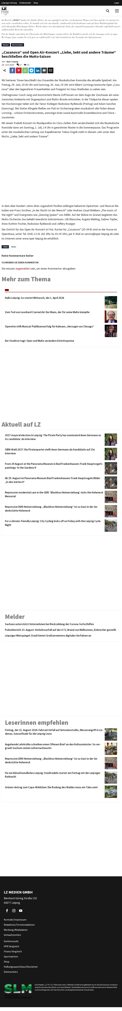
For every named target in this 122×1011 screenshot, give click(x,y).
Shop (36, 3)
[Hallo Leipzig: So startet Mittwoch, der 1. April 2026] (110, 302)
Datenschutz (11, 971)
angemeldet (22, 268)
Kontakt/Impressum (15, 919)
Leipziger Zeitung (9, 3)
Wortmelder (17, 45)
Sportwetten (11, 956)
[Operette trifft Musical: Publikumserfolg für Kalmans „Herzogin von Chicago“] (110, 331)
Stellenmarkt (25, 3)
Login (116, 3)
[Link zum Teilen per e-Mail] (50, 70)
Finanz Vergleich (13, 951)
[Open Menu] (117, 11)
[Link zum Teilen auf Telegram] (31, 70)
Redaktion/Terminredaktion (19, 924)
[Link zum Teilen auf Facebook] (12, 70)
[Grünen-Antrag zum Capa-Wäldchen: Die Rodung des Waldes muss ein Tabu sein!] (110, 792)
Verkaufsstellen (12, 934)
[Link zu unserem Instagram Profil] (14, 910)
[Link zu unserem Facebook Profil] (7, 910)
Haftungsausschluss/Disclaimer (21, 966)
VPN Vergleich (11, 946)
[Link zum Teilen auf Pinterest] (19, 70)
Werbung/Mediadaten (15, 929)
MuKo (13, 247)
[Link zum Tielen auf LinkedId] (38, 70)
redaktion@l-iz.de (47, 37)
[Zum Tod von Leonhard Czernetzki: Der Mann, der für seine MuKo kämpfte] (110, 316)
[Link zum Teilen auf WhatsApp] (25, 70)
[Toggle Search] (108, 11)
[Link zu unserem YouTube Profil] (20, 910)
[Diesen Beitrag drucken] (44, 70)
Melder (6, 45)
